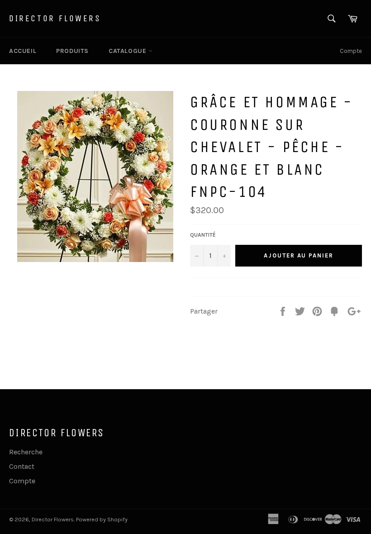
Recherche (26, 452)
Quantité (203, 235)
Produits (72, 51)
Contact (21, 466)
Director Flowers (55, 18)
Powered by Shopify (102, 519)
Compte (351, 51)
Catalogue (128, 51)
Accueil (22, 51)
